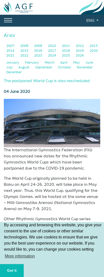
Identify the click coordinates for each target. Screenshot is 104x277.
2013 (94, 46)
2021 (10, 55)
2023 (38, 55)
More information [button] (20, 256)
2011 (66, 46)
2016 (38, 50)
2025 (66, 55)
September (44, 67)
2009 (38, 46)
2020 (94, 50)
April (64, 62)
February (32, 62)
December (14, 72)
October (65, 67)
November (85, 67)
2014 (10, 50)
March (50, 62)
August (24, 67)
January (13, 62)
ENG (90, 21)
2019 (80, 50)
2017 (52, 50)
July (9, 67)
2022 (24, 55)
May (77, 62)
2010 (52, 46)
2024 (52, 55)
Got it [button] (12, 270)
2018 (66, 50)
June (89, 62)
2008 (24, 46)
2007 (10, 46)
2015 (24, 50)
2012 (80, 46)
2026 (80, 55)
